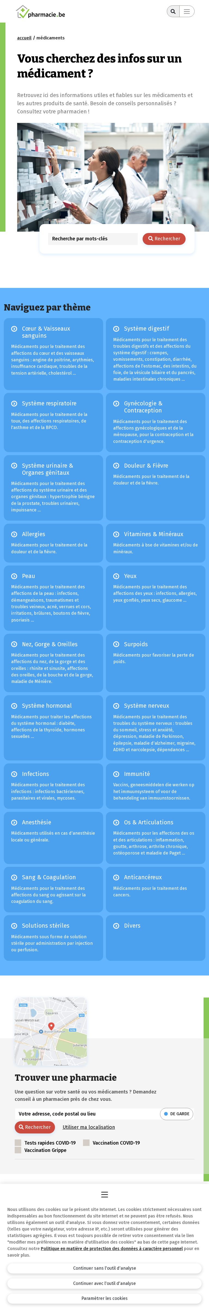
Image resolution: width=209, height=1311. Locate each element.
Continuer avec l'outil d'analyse (104, 1283)
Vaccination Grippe (45, 1150)
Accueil (24, 38)
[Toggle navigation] (187, 11)
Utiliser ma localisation (89, 1127)
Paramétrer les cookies (104, 1298)
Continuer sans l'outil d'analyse (104, 1268)
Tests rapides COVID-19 (50, 1143)
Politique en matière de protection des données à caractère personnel (112, 1248)
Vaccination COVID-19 (116, 1143)
